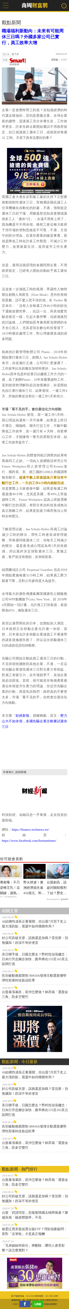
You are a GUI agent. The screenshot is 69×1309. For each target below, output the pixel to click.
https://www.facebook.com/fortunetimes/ (29, 840)
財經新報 (14, 64)
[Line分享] (38, 1304)
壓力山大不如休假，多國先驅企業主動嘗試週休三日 (34, 721)
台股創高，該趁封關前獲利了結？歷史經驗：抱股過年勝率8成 (57, 888)
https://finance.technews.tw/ (30, 829)
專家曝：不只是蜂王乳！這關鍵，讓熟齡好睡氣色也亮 (10, 888)
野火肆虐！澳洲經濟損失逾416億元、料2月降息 (33, 888)
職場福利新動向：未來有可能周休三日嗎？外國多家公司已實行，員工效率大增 (33, 36)
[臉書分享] (25, 1304)
